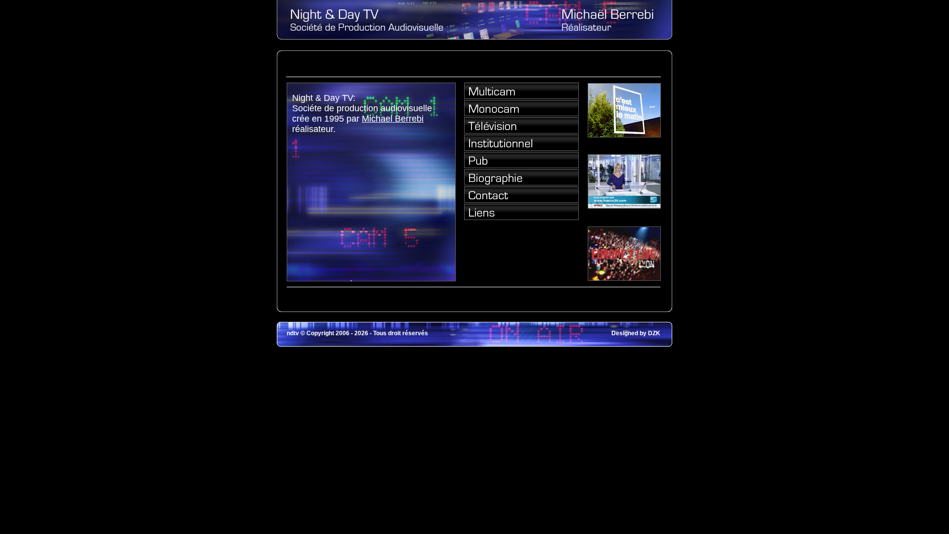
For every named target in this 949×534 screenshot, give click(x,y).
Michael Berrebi (393, 119)
